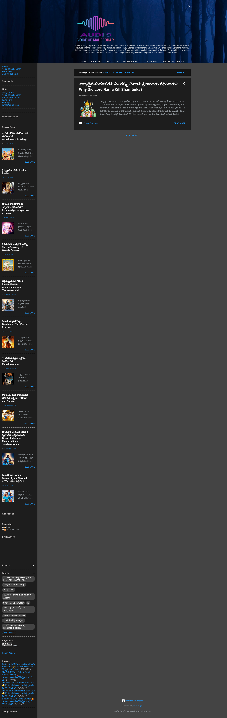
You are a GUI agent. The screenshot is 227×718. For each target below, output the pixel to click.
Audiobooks (150, 62)
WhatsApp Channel (10, 105)
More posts (132, 135)
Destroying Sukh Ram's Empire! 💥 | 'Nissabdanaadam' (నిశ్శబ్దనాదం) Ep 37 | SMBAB (18, 701)
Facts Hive (7, 71)
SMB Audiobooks (10, 74)
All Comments (12, 529)
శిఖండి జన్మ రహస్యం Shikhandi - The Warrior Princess (15, 324)
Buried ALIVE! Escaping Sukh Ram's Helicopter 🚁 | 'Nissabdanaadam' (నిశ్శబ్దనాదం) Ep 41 (18, 666)
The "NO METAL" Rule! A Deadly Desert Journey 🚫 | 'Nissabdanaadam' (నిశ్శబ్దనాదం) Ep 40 (17, 676)
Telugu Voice (8, 92)
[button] (183, 84)
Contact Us (112, 62)
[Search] (189, 7)
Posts (9, 527)
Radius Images (138, 706)
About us (96, 62)
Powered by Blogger (134, 701)
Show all (182, 72)
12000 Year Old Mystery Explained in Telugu (14, 626)
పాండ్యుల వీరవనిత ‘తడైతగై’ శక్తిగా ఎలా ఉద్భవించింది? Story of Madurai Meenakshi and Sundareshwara (15, 438)
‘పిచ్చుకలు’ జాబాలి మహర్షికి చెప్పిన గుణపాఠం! (17, 596)
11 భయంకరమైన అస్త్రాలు (13, 620)
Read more (179, 123)
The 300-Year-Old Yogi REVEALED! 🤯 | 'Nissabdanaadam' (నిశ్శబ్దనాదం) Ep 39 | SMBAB (18, 685)
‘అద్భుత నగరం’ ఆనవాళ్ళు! (14, 584)
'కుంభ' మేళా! (8, 589)
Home (83, 62)
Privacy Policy (131, 62)
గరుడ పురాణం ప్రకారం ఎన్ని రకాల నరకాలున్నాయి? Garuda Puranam (14, 247)
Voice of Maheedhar (173, 62)
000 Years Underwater (13, 603)
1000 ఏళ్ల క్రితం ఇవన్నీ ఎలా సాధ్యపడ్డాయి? (14, 609)
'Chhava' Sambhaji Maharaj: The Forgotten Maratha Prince (17, 578)
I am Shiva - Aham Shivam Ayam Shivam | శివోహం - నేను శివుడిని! (14, 478)
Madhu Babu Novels (11, 97)
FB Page (6, 102)
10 (28, 603)
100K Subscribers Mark (14, 615)
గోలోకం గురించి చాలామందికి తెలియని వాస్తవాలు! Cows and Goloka (15, 398)
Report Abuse (8, 653)
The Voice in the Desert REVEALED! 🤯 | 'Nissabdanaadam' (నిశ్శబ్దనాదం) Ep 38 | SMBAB (18, 693)
